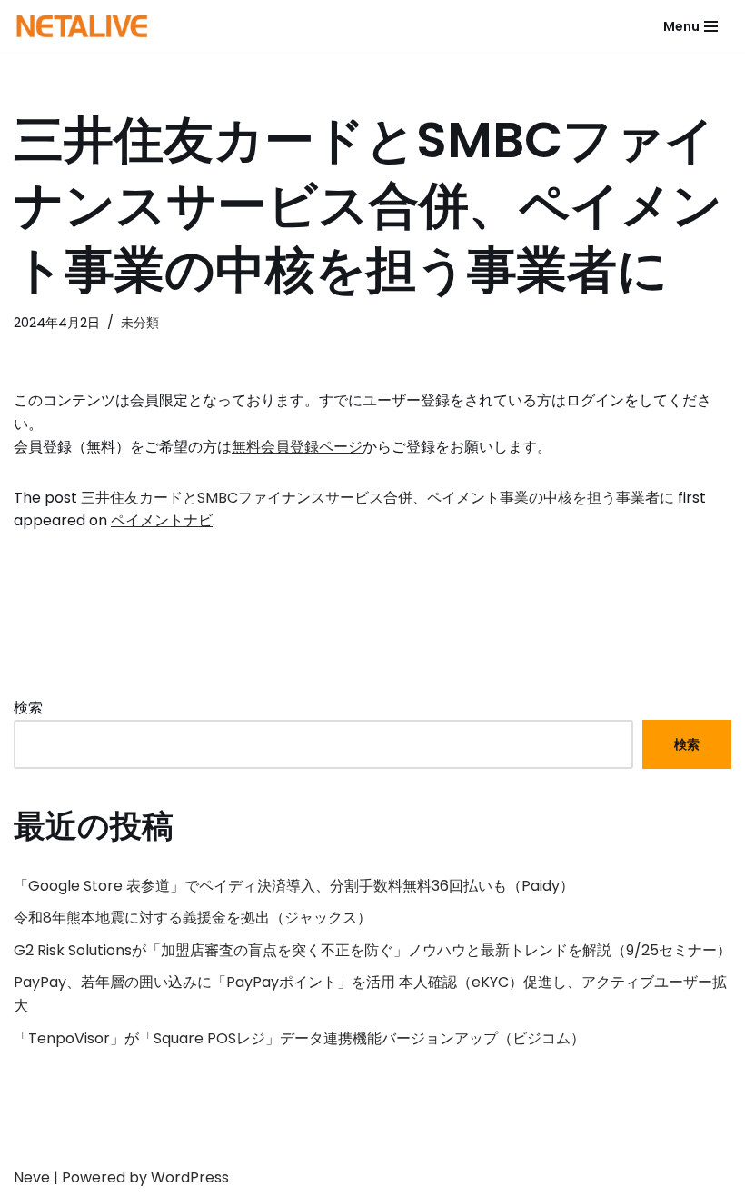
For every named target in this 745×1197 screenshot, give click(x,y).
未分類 (140, 323)
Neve (32, 1177)
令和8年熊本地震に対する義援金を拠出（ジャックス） (193, 917)
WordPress (190, 1177)
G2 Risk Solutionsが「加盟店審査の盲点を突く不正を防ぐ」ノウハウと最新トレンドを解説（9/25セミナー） (372, 950)
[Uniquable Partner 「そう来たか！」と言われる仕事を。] (82, 26)
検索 (28, 707)
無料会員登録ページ (297, 446)
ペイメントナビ (162, 520)
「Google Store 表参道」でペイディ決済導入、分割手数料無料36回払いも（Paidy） (294, 885)
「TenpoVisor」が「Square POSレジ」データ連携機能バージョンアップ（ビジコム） (299, 1038)
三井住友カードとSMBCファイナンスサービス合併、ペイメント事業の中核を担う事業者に (377, 497)
